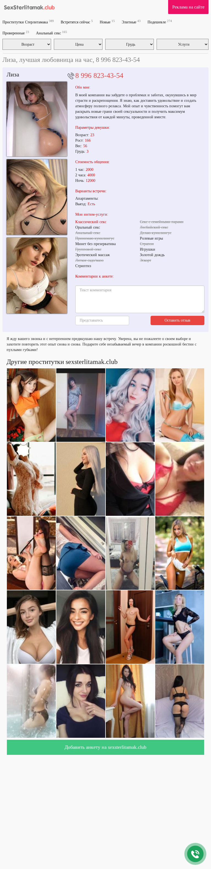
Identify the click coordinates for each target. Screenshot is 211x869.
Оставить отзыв (177, 320)
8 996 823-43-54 (99, 76)
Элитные (131, 22)
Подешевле (160, 22)
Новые (107, 22)
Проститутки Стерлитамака (28, 22)
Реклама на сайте (188, 7)
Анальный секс (51, 33)
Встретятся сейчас (77, 22)
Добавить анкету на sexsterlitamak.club (105, 747)
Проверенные (15, 33)
